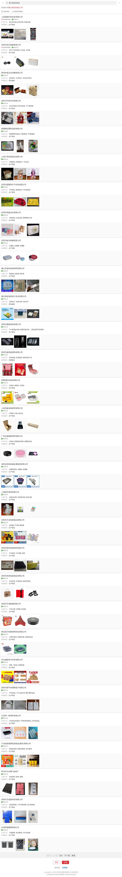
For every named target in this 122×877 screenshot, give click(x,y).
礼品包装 (19, 218)
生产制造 (12, 25)
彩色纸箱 (12, 357)
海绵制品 (19, 190)
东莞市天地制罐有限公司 (11, 603)
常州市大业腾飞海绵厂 (10, 771)
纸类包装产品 (27, 357)
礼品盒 (23, 50)
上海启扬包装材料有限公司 (12, 408)
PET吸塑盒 (31, 134)
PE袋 (16, 413)
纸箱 (10, 665)
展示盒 (20, 413)
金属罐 (22, 246)
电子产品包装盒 (14, 50)
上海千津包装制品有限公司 (12, 156)
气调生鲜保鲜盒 (26, 721)
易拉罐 (21, 525)
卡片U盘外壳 (20, 693)
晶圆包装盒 (28, 441)
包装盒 (11, 385)
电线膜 (11, 274)
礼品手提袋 (13, 106)
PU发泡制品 (26, 190)
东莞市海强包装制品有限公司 (12, 575)
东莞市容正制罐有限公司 (11, 44)
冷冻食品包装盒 (14, 721)
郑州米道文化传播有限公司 (12, 72)
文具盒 (28, 50)
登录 (56, 862)
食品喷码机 (13, 805)
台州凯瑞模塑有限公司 (10, 827)
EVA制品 (12, 190)
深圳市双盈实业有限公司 (11, 212)
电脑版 (65, 867)
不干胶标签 (29, 106)
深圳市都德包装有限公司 (11, 324)
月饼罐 (18, 609)
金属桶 (16, 246)
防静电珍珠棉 (19, 441)
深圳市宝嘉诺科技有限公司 (12, 799)
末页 (73, 855)
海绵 (23, 553)
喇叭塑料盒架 (30, 693)
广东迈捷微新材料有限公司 (12, 436)
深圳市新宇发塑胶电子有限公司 (13, 687)
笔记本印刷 (13, 22)
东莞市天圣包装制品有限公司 (12, 520)
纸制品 (16, 385)
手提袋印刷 (21, 497)
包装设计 (12, 302)
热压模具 (19, 833)
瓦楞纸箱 (19, 357)
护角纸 (11, 413)
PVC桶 (16, 525)
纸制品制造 (13, 749)
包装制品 (19, 162)
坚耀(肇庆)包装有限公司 (10, 380)
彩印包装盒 (21, 106)
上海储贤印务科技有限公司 (12, 17)
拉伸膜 (16, 274)
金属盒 (11, 246)
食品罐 (11, 525)
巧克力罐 (12, 609)
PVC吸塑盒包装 (14, 329)
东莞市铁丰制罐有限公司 (11, 240)
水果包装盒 (13, 637)
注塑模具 (12, 833)
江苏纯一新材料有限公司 (11, 715)
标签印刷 (27, 22)
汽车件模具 (26, 833)
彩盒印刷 (29, 497)
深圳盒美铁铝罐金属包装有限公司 (14, 464)
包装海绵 (12, 777)
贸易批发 (12, 360)
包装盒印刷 (13, 497)
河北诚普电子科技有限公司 (12, 659)
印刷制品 (12, 162)
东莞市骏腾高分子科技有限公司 (13, 184)
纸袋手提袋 (26, 581)
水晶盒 (11, 441)
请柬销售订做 (27, 218)
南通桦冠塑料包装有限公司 (12, 128)
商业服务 (12, 80)
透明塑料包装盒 (14, 134)
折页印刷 (21, 22)
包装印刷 (19, 302)
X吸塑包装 (21, 637)
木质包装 (19, 581)
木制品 (22, 385)
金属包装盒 (13, 469)
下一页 (67, 855)
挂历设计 (12, 78)
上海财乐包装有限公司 (10, 492)
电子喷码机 (31, 805)
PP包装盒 (12, 693)
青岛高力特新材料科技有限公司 (13, 631)
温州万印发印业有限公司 (11, 100)
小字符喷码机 (22, 805)
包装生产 (26, 302)
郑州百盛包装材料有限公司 (12, 352)
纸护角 (22, 274)
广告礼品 (26, 162)
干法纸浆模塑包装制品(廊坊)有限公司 (16, 743)
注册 (65, 862)
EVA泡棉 (18, 553)
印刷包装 (12, 218)
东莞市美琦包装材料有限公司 (12, 548)
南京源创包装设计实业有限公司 (13, 296)
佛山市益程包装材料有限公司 (12, 268)
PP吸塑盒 (24, 134)
